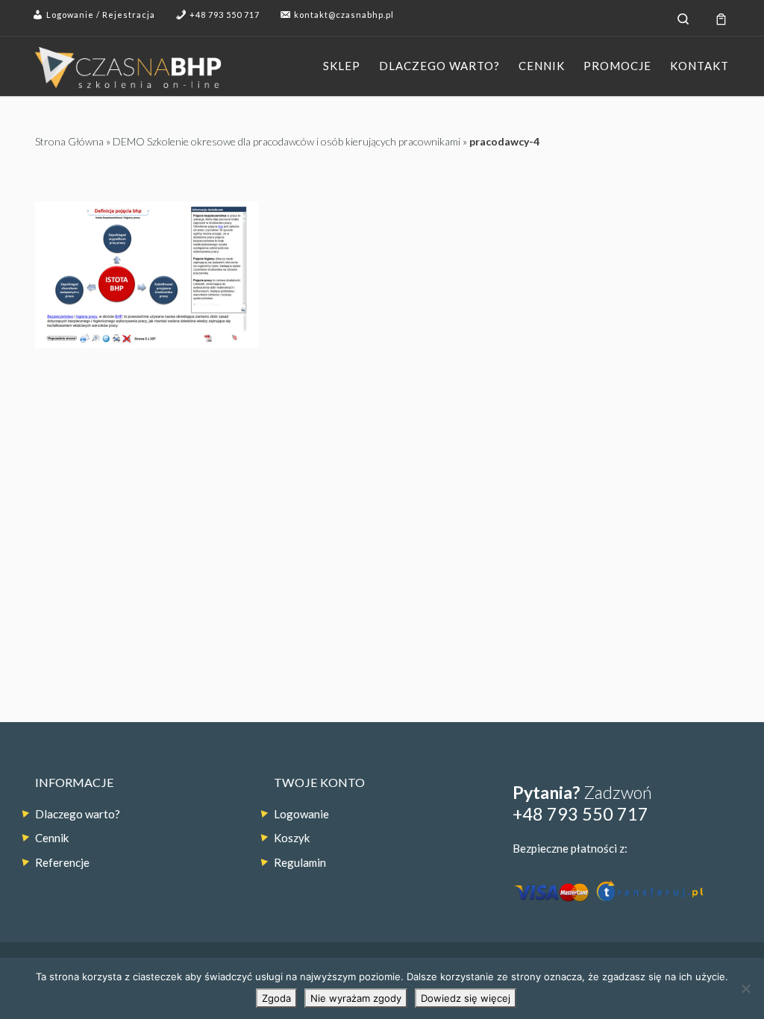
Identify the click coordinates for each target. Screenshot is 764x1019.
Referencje (62, 862)
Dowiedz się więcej (465, 998)
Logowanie (301, 814)
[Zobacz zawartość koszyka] (721, 18)
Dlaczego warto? (77, 814)
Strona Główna (69, 141)
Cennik (52, 837)
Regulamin (300, 862)
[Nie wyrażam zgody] (745, 988)
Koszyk (292, 837)
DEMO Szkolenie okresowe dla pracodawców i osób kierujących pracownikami (286, 141)
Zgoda (276, 998)
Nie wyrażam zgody (355, 998)
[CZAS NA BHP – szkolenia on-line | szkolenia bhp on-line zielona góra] (128, 65)
